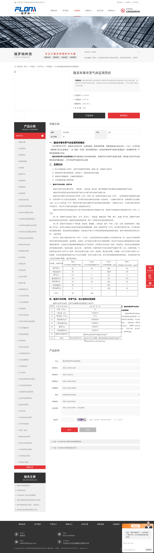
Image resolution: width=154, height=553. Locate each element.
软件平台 (41, 66)
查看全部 (30, 467)
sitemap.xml (83, 548)
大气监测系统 (24, 302)
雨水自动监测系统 (25, 443)
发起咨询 (148, 549)
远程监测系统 (24, 334)
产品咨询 (89, 116)
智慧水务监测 (24, 315)
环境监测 (49, 66)
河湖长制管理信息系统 (27, 379)
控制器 (21, 168)
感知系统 (22, 180)
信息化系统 (23, 276)
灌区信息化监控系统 (26, 238)
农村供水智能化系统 (26, 212)
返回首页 (120, 2)
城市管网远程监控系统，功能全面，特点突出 (31, 505)
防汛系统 (22, 340)
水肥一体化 (23, 430)
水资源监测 (23, 366)
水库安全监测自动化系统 (27, 225)
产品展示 (77, 10)
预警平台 (22, 174)
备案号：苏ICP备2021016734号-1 (66, 548)
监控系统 (22, 148)
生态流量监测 (24, 328)
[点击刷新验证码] (81, 419)
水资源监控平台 (24, 353)
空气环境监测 (24, 424)
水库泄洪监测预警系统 (27, 219)
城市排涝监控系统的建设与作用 (27, 509)
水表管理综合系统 (25, 449)
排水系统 (22, 257)
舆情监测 (22, 264)
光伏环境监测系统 (25, 398)
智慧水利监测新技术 (23, 485)
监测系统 (22, 193)
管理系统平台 (24, 289)
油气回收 (22, 411)
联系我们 (136, 2)
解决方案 (22, 283)
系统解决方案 (24, 251)
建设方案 (22, 142)
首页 (25, 66)
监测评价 (22, 155)
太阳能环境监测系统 (26, 392)
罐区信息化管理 (24, 436)
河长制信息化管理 (25, 417)
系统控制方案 (24, 200)
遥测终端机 (23, 161)
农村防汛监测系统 (25, 206)
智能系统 (22, 187)
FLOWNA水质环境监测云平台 (67, 448)
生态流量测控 (24, 360)
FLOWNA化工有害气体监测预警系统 (69, 441)
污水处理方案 (24, 296)
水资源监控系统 (24, 456)
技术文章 (100, 10)
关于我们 (65, 10)
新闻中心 (89, 10)
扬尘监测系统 (24, 404)
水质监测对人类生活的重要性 (26, 495)
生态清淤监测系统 (25, 385)
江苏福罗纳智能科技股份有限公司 (34, 2)
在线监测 (22, 270)
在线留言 (128, 2)
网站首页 (54, 10)
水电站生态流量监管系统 (27, 232)
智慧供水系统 (24, 462)
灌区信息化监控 (24, 244)
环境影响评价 (21, 490)
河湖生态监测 (24, 347)
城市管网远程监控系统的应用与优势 (28, 500)
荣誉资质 (100, 524)
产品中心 (53, 524)
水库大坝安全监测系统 (27, 321)
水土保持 (22, 372)
